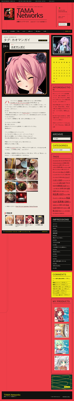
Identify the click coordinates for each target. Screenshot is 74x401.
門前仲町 (57, 213)
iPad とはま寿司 (56, 290)
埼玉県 (58, 194)
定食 (65, 194)
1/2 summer (56, 160)
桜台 (64, 198)
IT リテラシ (55, 256)
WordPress (55, 165)
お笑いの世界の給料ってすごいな (59, 261)
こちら (68, 122)
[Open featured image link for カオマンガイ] (25, 73)
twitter (66, 163)
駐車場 (62, 213)
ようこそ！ (55, 223)
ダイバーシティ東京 (63, 174)
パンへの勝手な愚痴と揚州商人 (59, 278)
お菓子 (61, 165)
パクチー (13, 147)
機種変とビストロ (56, 282)
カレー (64, 172)
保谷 (58, 188)
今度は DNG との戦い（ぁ (58, 286)
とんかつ (66, 165)
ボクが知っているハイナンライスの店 (19, 102)
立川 (29, 231)
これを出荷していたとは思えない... (60, 247)
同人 (18, 31)
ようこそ (5, 31)
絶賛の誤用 (55, 233)
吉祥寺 (58, 191)
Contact (54, 228)
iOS (62, 160)
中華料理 (61, 186)
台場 (63, 188)
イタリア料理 (58, 167)
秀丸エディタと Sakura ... (58, 237)
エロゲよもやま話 (56, 242)
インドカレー (59, 169)
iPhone (67, 160)
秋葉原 (60, 208)
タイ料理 (19, 231)
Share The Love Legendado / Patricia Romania (27, 206)
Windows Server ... (57, 251)
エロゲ (23, 31)
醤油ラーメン (63, 210)
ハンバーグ (65, 180)
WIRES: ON (68, 31)
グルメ (12, 44)
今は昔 (45, 31)
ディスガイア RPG (58, 177)
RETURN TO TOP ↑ (66, 396)
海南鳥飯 (20, 100)
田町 (62, 205)
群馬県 (66, 208)
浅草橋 (63, 201)
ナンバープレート (25, 231)
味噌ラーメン (65, 191)
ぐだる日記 (12, 31)
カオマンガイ (18, 47)
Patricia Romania (8, 231)
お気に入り (30, 31)
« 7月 (54, 81)
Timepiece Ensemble (58, 163)
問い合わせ (38, 31)
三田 (62, 183)
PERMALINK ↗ (45, 231)
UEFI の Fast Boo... (57, 265)
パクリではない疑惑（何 (57, 295)
